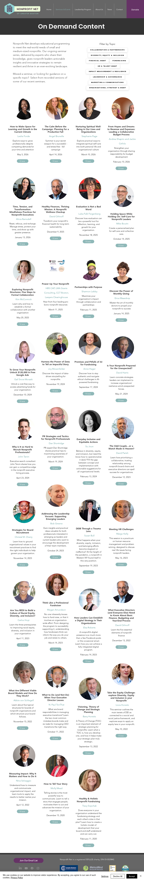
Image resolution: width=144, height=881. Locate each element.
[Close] (140, 876)
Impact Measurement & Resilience (107, 71)
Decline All (117, 876)
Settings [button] (104, 876)
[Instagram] (38, 868)
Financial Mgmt (97, 61)
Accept (132, 876)
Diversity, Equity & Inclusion (107, 55)
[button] (28, 860)
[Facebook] (32, 868)
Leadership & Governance (107, 77)
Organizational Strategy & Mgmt (107, 88)
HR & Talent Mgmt (107, 66)
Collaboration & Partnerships (107, 50)
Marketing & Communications (107, 82)
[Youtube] (26, 868)
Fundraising (119, 61)
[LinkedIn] (20, 868)
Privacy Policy (17, 877)
